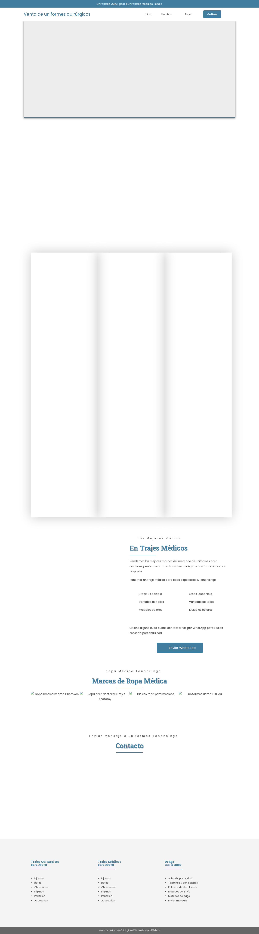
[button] (34, 696)
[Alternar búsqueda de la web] (234, 14)
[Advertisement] (129, 153)
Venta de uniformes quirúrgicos (57, 14)
